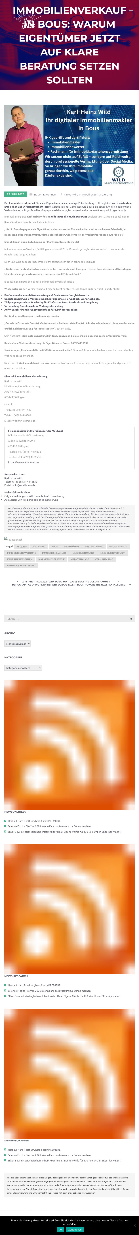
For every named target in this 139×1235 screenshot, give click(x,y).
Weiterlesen (75, 1229)
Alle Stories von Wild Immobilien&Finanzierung (31, 499)
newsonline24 (15, 811)
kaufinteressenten (19, 559)
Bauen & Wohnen (45, 194)
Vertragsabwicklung (21, 565)
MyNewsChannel (16, 1140)
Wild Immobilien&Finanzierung (69, 216)
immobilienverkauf (112, 553)
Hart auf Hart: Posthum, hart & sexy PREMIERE (34, 820)
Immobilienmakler (54, 553)
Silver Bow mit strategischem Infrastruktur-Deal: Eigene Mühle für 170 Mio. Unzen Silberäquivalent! (64, 831)
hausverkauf (118, 546)
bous (54, 546)
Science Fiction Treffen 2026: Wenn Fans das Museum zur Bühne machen (49, 826)
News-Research (16, 976)
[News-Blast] (27, 17)
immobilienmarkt (83, 553)
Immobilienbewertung (21, 553)
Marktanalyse (80, 559)
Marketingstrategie (51, 559)
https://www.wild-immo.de (23, 462)
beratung (39, 546)
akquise (21, 546)
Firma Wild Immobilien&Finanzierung (88, 194)
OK (60, 1229)
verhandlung (104, 559)
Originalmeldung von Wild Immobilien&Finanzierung (34, 496)
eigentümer (71, 546)
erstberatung (94, 546)
